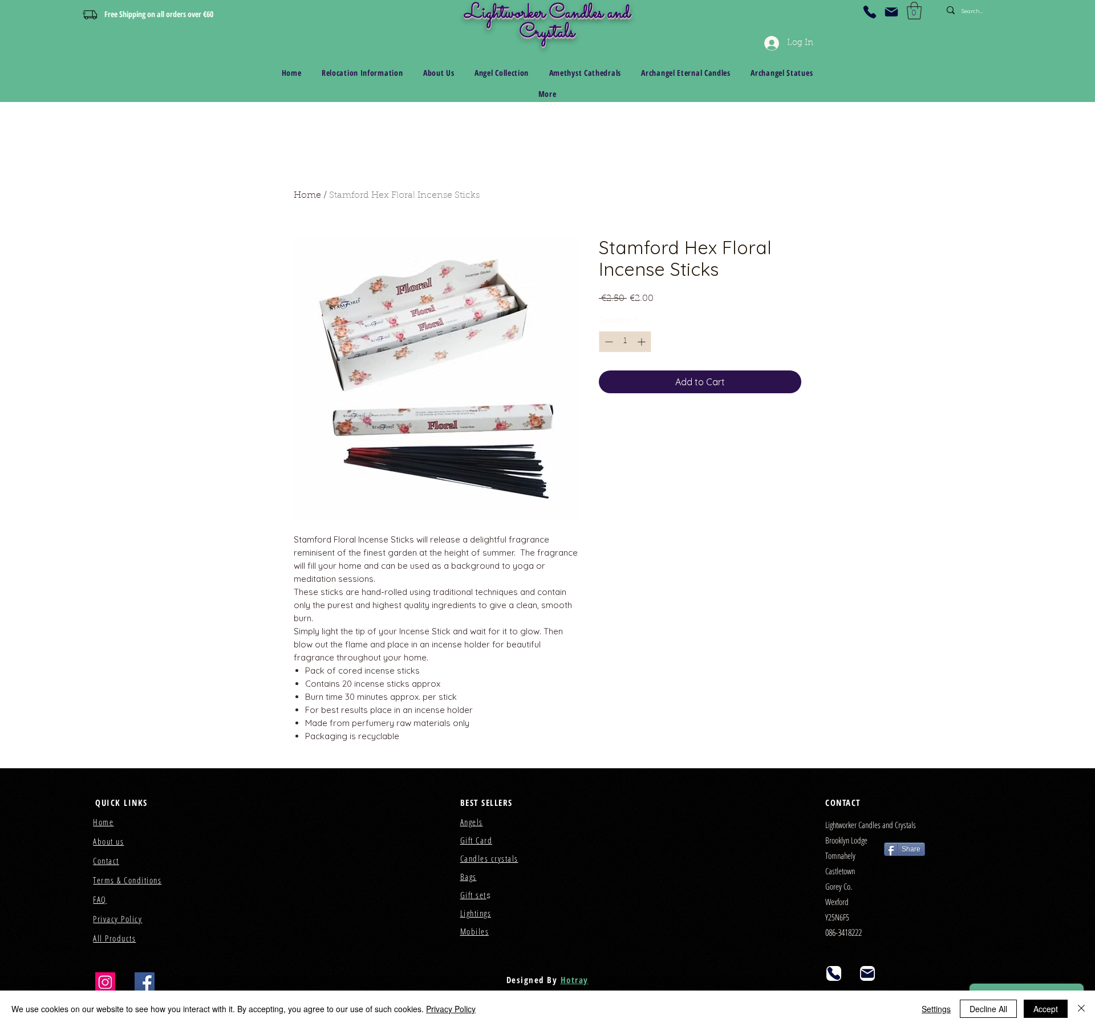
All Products (114, 938)
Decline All (988, 1008)
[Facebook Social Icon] (145, 982)
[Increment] (642, 342)
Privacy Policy (451, 1008)
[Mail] (891, 12)
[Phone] (869, 12)
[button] (914, 10)
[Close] (1081, 1009)
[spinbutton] (625, 342)
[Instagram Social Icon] (105, 982)
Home (307, 195)
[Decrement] (608, 342)
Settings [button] (936, 1008)
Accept (1045, 1008)
